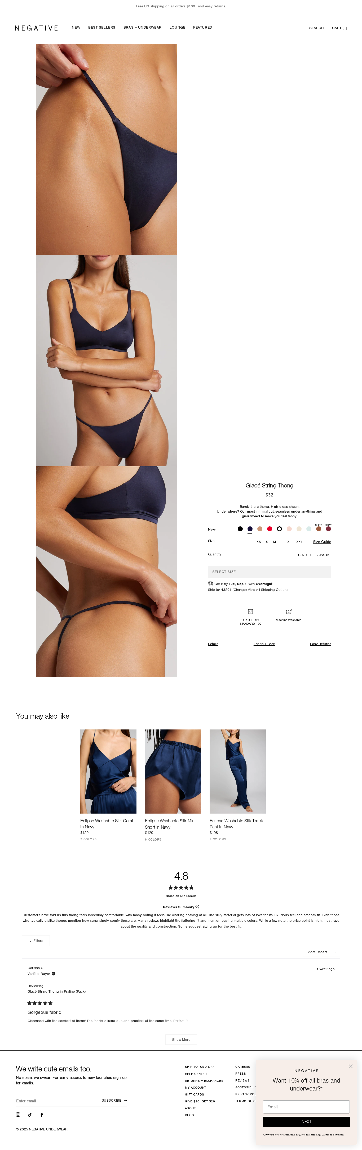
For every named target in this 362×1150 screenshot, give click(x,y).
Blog (189, 1115)
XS (259, 542)
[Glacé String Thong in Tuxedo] (279, 529)
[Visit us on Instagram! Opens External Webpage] (18, 1114)
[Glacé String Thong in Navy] (250, 529)
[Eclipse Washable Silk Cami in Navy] (108, 771)
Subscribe (111, 1100)
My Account (195, 1087)
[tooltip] (197, 907)
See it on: (160, 57)
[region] (181, 6)
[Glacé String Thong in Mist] (309, 529)
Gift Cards (194, 1094)
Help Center (196, 1073)
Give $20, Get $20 (200, 1101)
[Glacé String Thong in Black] (240, 529)
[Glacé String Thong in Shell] (289, 529)
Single (305, 555)
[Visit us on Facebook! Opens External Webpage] (42, 1114)
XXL (299, 542)
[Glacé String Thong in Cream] (299, 529)
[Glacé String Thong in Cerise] (269, 529)
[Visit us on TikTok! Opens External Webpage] (30, 1114)
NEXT (306, 1121)
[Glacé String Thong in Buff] (260, 529)
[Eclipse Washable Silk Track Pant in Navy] (238, 771)
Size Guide (322, 542)
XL (289, 542)
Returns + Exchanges (204, 1080)
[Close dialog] (351, 1066)
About (190, 1108)
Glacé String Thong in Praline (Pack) (57, 991)
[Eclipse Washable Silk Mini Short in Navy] (173, 771)
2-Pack (323, 555)
